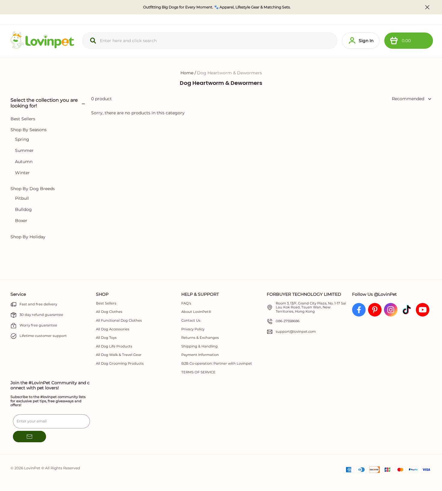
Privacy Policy (192, 329)
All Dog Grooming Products (120, 364)
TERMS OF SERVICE (198, 372)
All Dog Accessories (112, 329)
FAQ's (186, 303)
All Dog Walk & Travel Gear (119, 355)
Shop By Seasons (29, 129)
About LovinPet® (196, 312)
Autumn (23, 161)
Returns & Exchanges (200, 338)
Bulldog (23, 209)
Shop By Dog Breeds (33, 188)
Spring (22, 139)
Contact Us (191, 321)
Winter (22, 172)
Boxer (21, 220)
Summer (24, 150)
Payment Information (200, 355)
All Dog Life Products (114, 346)
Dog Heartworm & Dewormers (229, 73)
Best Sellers (23, 119)
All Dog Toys (106, 338)
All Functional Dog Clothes (119, 321)
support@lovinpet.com (296, 332)
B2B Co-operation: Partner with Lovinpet (216, 364)
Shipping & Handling (199, 346)
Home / (188, 73)
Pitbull (22, 198)
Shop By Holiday (28, 236)
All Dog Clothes (109, 312)
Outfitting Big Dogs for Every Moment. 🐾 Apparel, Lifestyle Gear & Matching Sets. (217, 7)
